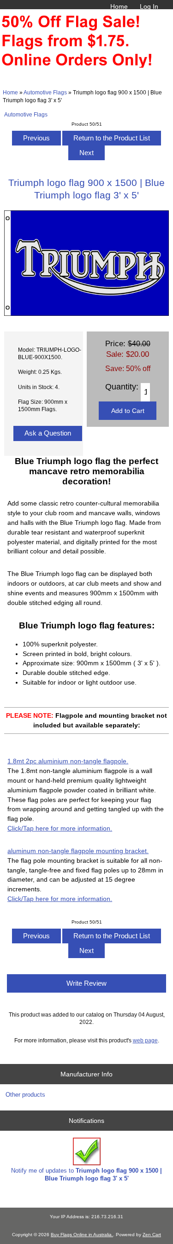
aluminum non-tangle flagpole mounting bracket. (78, 851)
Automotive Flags (45, 92)
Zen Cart (152, 1234)
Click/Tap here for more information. (59, 828)
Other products (25, 1094)
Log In (149, 6)
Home (119, 6)
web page (145, 1040)
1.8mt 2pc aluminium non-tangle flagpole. (67, 761)
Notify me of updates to (86, 1174)
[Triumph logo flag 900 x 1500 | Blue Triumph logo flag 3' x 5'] (86, 314)
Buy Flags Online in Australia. (82, 1234)
